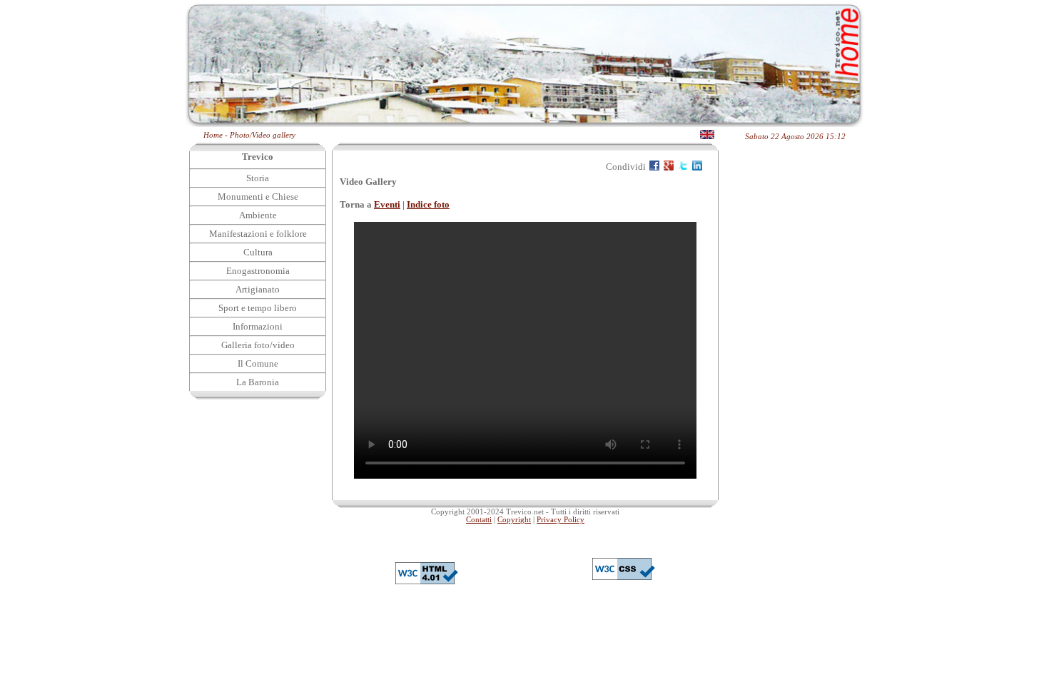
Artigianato (257, 289)
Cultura (258, 252)
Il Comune (258, 363)
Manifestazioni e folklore (258, 233)
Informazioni (258, 326)
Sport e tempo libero (257, 307)
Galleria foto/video (258, 345)
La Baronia (257, 382)
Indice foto (428, 204)
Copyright (514, 520)
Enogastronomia (258, 270)
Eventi (387, 204)
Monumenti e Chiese (258, 196)
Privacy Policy (560, 520)
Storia (257, 178)
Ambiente (258, 215)
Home (213, 135)
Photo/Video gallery (262, 135)
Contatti (479, 520)
